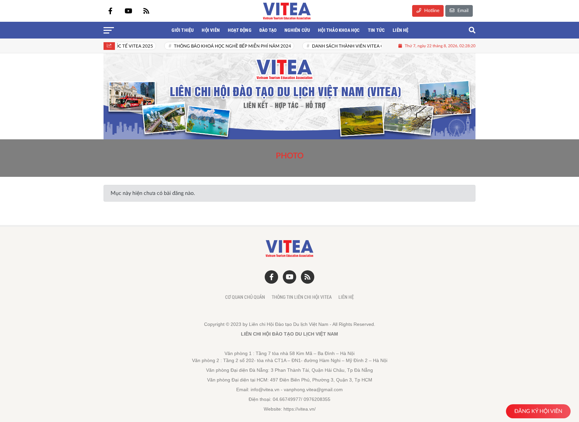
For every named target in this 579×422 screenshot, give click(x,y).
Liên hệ (346, 297)
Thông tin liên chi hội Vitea (302, 297)
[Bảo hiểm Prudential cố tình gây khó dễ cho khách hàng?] (289, 96)
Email (462, 10)
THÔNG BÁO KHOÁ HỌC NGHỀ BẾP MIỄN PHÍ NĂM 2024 (220, 46)
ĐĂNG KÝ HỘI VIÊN (538, 411)
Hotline (431, 10)
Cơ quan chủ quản (245, 297)
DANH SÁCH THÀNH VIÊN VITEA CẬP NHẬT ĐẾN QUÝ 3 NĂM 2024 (369, 46)
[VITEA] (286, 11)
